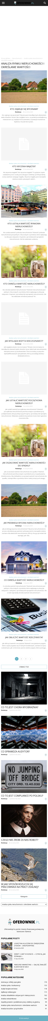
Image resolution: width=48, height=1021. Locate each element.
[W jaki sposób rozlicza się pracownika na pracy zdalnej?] (24, 864)
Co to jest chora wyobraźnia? (19, 707)
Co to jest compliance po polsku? (22, 795)
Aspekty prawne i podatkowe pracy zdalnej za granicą (20, 1002)
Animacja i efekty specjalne (11, 982)
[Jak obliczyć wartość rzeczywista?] (24, 615)
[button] (45, 3)
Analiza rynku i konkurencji (10, 985)
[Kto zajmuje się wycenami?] (24, 86)
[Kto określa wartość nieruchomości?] (24, 261)
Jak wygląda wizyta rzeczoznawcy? (24, 341)
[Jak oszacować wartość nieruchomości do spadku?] (24, 440)
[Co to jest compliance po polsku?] (24, 776)
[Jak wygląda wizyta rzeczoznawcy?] (24, 318)
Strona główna (5, 58)
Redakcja (18, 112)
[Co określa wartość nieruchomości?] (24, 557)
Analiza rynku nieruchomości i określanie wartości (24, 106)
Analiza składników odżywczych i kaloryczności (18, 995)
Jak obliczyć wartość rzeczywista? (24, 637)
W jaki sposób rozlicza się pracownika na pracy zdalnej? (20, 885)
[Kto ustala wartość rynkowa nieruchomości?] (24, 201)
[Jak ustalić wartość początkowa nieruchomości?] (24, 378)
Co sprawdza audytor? (15, 751)
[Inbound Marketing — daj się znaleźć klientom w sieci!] (6, 967)
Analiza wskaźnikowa (8, 999)
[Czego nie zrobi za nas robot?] (24, 820)
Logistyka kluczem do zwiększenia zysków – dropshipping (29, 944)
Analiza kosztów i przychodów (12, 1009)
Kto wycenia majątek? (24, 166)
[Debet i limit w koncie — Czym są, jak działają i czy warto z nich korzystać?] (6, 957)
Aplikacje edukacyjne (8, 992)
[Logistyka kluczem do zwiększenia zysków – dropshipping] (6, 946)
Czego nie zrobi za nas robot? (19, 839)
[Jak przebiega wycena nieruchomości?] (24, 500)
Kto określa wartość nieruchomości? (24, 283)
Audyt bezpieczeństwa (9, 989)
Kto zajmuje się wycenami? (24, 109)
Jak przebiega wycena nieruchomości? (24, 522)
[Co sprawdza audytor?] (24, 732)
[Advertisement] (24, 31)
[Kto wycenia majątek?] (24, 144)
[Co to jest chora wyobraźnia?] (24, 688)
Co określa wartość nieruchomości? (24, 580)
